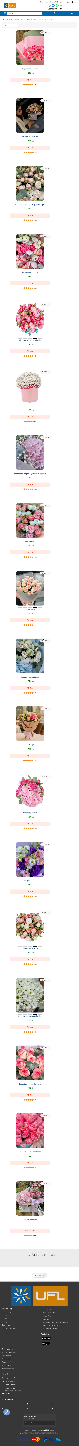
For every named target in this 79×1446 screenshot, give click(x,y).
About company (7, 1312)
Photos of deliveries (9, 1352)
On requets (30, 1230)
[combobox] (10, 25)
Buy (31, 80)
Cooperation (6, 1359)
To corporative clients (49, 1329)
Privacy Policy (47, 1316)
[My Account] (72, 2)
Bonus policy (46, 1319)
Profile (75, 2)
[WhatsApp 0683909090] (57, 6)
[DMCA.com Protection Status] (49, 1430)
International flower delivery (11, 1328)
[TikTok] (52, 1408)
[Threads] (52, 1404)
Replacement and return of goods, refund (56, 1322)
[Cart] (54, 13)
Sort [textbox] (5, 25)
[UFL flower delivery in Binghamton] (10, 5)
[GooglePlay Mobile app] (46, 1344)
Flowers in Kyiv (7, 1362)
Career (4, 1319)
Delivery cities (6, 1356)
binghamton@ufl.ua (11, 1378)
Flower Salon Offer (48, 1313)
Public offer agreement (50, 1325)
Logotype (5, 1322)
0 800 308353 (8, 1394)
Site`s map (6, 1325)
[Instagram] (61, 6)
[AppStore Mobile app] (46, 1338)
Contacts (5, 1315)
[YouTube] (28, 1408)
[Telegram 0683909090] (53, 6)
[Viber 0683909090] (49, 6)
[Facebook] (28, 1404)
